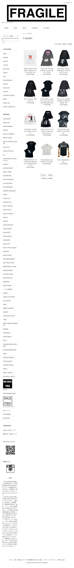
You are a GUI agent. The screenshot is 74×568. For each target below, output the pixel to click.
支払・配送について (20, 560)
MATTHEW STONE (8, 263)
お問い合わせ (61, 560)
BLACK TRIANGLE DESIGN (10, 142)
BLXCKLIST (6, 147)
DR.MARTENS (7, 175)
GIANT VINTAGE (8, 206)
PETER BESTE (7, 336)
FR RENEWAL (7, 414)
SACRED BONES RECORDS (10, 345)
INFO (15, 28)
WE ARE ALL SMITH (9, 376)
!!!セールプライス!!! (8, 406)
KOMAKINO (6, 240)
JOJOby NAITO (7, 236)
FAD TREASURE (8, 187)
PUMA (5, 319)
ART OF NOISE (7, 138)
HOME (6, 28)
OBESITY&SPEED (8, 308)
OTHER (5, 84)
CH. (4, 155)
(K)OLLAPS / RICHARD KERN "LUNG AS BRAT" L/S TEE (46, 70)
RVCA (4, 340)
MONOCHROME (8, 270)
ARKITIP (5, 130)
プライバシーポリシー (49, 560)
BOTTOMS (6, 69)
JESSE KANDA (7, 228)
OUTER (5, 61)
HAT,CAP (5, 91)
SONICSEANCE (7, 361)
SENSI (5, 353)
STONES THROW (8, 365)
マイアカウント (67, 2)
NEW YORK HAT (8, 278)
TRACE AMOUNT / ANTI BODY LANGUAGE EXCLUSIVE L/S (47, 131)
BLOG (24, 28)
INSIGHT (5, 221)
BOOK (5, 99)
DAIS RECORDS (8, 168)
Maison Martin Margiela (10, 247)
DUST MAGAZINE (8, 179)
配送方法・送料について (10, 434)
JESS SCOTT (7, 232)
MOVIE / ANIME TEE (9, 107)
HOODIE (5, 57)
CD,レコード (6, 410)
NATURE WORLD (8, 274)
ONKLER (5, 312)
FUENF (5, 194)
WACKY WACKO (7, 372)
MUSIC (5, 389)
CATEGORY (6, 418)
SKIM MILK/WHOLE (8, 357)
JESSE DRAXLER (8, 225)
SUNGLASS (6, 88)
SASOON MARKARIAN (9, 350)
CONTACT (35, 28)
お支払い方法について (9, 430)
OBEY (4, 304)
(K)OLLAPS (6, 244)
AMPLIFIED (6, 122)
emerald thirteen (7, 183)
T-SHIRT (30, 33)
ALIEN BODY (7, 119)
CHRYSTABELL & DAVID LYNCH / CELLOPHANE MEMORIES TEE (46, 101)
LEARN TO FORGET (9, 297)
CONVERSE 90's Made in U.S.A (10, 159)
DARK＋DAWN (7, 172)
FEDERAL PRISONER (9, 191)
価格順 (64, 44)
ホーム (24, 33)
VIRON (5, 369)
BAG (4, 76)
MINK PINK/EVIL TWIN (9, 266)
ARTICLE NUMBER (8, 134)
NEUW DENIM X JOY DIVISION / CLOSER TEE (63, 131)
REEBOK (5, 329)
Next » (50, 175)
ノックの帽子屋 (7, 289)
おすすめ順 (57, 44)
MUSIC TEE (6, 103)
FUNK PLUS (6, 198)
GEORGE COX (7, 202)
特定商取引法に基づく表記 (34, 560)
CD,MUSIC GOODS (8, 95)
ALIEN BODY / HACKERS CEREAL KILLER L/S (30, 131)
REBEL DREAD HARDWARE (10, 324)
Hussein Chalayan (8, 213)
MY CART (46, 28)
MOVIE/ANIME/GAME (9, 393)
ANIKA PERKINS (7, 126)
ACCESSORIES (7, 80)
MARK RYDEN (7, 255)
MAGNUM (6, 251)
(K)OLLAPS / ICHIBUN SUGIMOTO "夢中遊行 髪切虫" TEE (63, 101)
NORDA (5, 293)
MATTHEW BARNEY (9, 259)
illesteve (5, 217)
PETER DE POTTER (9, 316)
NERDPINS (6, 281)
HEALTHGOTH (7, 209)
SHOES (5, 72)
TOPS (4, 53)
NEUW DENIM (7, 285)
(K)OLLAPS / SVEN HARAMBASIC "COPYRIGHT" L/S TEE (63, 70)
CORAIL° (5, 164)
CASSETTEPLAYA (8, 151)
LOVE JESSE (7, 300)
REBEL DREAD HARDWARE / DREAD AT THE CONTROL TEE (30, 70)
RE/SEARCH (6, 333)
